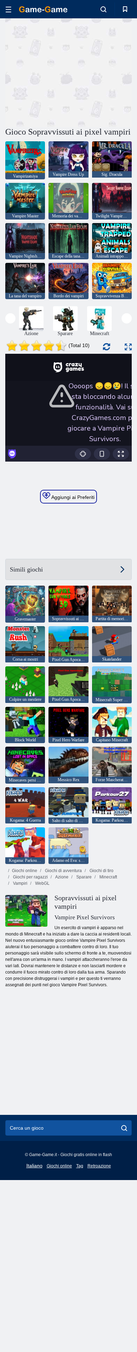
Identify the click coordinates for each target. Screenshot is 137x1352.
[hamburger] (8, 9)
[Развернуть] (128, 347)
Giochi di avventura (63, 870)
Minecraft (107, 877)
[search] (124, 1128)
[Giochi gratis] (43, 9)
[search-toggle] (103, 9)
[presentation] (10, 318)
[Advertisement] (65, 71)
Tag (79, 1165)
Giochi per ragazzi (30, 877)
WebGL (42, 883)
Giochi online (24, 870)
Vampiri (19, 883)
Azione (61, 877)
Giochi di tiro (101, 870)
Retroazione (99, 1165)
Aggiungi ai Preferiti (72, 497)
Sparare (83, 877)
